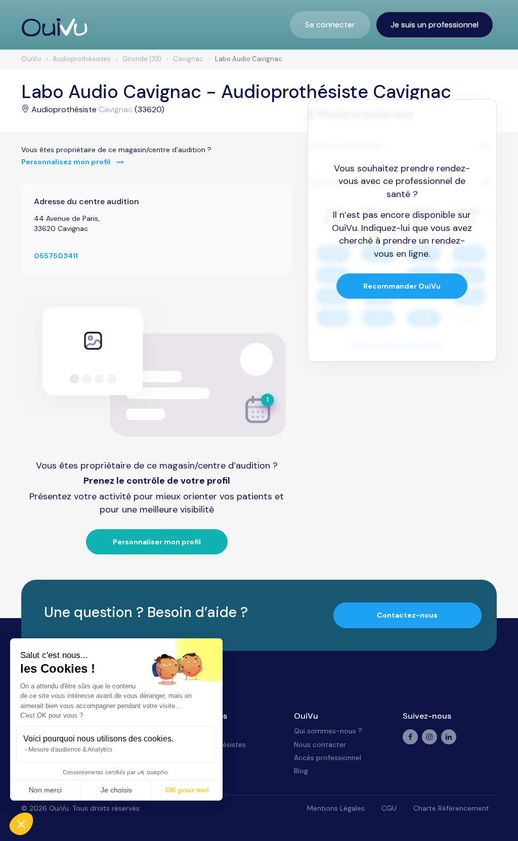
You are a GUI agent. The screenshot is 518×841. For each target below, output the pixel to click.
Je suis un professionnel (435, 24)
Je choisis (116, 790)
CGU (389, 808)
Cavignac (116, 109)
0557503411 (56, 255)
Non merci (45, 790)
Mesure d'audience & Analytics (70, 749)
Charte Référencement (451, 808)
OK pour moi (187, 790)
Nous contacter (320, 744)
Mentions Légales (336, 808)
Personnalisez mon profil (66, 161)
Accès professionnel (327, 757)
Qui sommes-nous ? (328, 730)
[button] (21, 824)
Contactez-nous (407, 615)
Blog (301, 770)
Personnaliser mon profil (157, 541)
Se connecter (330, 24)
